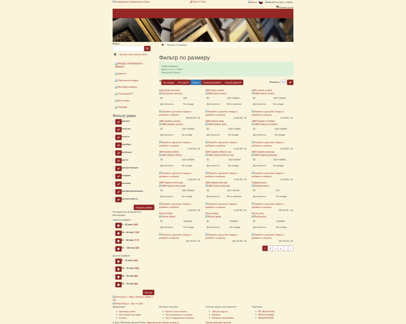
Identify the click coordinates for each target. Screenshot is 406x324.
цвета (125, 159)
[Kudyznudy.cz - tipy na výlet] (128, 303)
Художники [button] (232, 11)
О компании (139, 11)
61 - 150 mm (130, 247)
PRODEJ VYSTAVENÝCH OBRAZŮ (129, 65)
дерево (126, 120)
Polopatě (122, 107)
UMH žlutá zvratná (214, 90)
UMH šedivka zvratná (169, 120)
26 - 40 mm (130, 232)
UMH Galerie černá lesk (171, 182)
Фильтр (148, 292)
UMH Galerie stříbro (169, 151)
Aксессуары (124, 100)
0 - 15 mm (130, 260)
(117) (136, 239)
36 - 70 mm (130, 283)
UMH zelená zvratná (262, 90)
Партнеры (268, 11)
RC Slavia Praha (266, 311)
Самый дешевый (212, 82)
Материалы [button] (209, 11)
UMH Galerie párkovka (263, 151)
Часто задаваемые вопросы (179, 317)
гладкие (126, 175)
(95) (136, 275)
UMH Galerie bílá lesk (216, 182)
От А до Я (183, 82)
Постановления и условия (179, 314)
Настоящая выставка (130, 314)
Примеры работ (127, 311)
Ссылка (251, 11)
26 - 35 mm (130, 275)
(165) (135, 224)
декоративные (130, 167)
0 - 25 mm (130, 224)
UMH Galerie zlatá (214, 120)
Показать (274, 81)
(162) (135, 260)
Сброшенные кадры (128, 80)
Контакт (285, 11)
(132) (136, 232)
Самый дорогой (233, 82)
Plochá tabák (211, 213)
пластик (126, 128)
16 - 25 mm (130, 268)
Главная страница (121, 13)
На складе (168, 82)
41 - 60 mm (130, 239)
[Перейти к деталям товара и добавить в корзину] (180, 112)
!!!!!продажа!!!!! (125, 93)
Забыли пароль (220, 311)
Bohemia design (266, 314)
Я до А (195, 82)
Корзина (216, 314)
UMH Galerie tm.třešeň (263, 120)
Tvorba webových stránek (218, 322)
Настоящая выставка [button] (173, 13)
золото (126, 136)
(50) (137, 247)
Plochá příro (258, 213)
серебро (126, 144)
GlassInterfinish (266, 317)
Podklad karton (259, 182)
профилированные (132, 190)
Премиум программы (223, 317)
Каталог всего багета (176, 311)
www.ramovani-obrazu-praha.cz (163, 322)
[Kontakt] (191, 1)
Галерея (191, 11)
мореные (127, 151)
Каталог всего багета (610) (133, 54)
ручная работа (130, 198)
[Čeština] (261, 1)
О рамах (155, 11)
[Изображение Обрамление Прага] (149, 1)
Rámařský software (127, 86)
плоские (126, 183)
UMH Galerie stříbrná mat (218, 151)
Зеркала (122, 73)
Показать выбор (144, 207)
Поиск (116, 43)
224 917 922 (199, 1)
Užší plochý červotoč (169, 90)
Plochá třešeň (166, 213)
